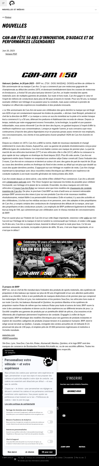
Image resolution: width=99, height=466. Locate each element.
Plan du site (80, 457)
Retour (8, 17)
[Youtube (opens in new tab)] (64, 415)
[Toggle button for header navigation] (3, 3)
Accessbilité (69, 457)
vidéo (86, 218)
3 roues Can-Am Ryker (23, 188)
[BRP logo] (12, 3)
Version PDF (11, 54)
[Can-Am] (65, 447)
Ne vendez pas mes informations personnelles (33, 461)
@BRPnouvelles (10, 338)
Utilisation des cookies (55, 457)
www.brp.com (8, 335)
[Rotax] (82, 447)
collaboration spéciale (16, 182)
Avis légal (21, 457)
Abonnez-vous (74, 391)
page (93, 221)
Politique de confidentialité (36, 457)
